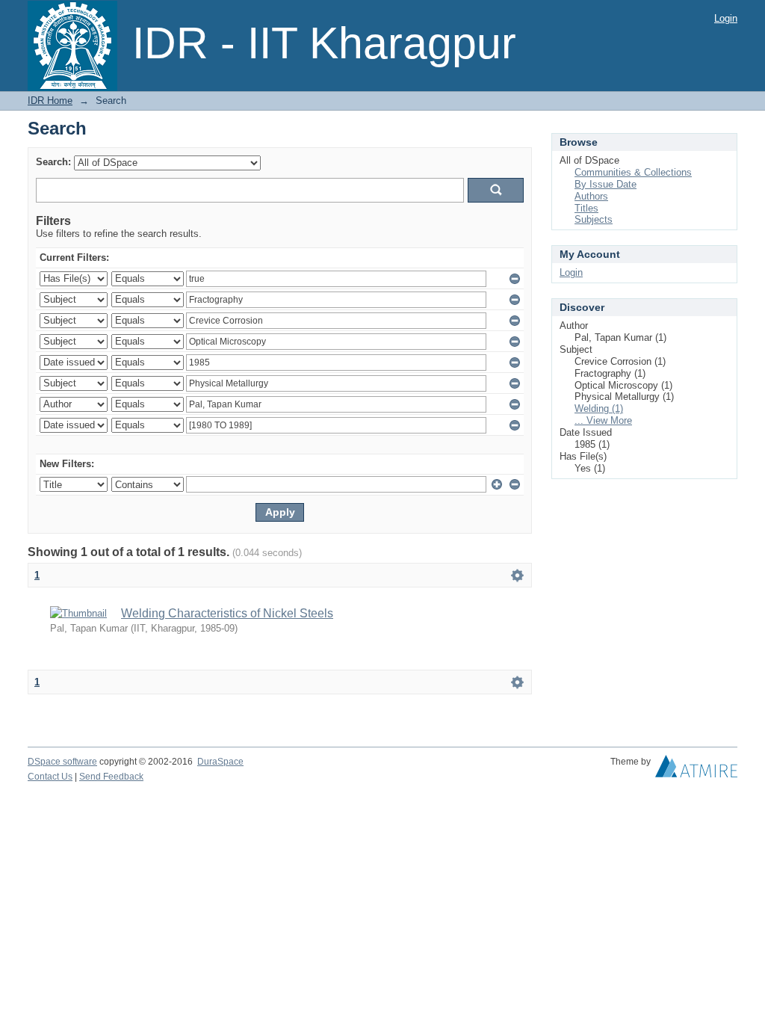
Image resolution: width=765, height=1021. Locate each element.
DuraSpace (220, 761)
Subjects (593, 219)
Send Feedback (111, 776)
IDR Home (50, 100)
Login (725, 18)
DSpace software (62, 761)
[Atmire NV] (696, 770)
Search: (53, 161)
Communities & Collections (633, 172)
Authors (591, 196)
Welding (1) (598, 408)
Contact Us (50, 776)
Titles (586, 208)
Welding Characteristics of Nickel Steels (227, 613)
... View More (603, 420)
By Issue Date (605, 184)
